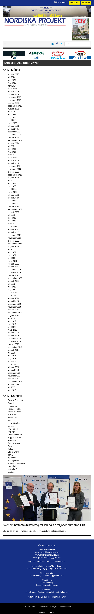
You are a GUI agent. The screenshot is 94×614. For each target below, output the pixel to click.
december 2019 (14, 304)
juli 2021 (11, 249)
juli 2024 (11, 146)
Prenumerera (74, 2)
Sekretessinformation (48, 612)
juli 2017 (11, 387)
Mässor (11, 426)
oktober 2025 (13, 103)
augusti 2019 (13, 315)
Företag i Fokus (14, 409)
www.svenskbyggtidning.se (47, 552)
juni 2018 (12, 356)
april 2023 (12, 189)
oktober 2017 (13, 379)
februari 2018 (13, 367)
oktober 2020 (13, 275)
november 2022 (14, 204)
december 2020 (14, 270)
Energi (11, 403)
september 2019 (15, 313)
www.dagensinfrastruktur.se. (47, 555)
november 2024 (14, 135)
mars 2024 (12, 158)
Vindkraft (12, 472)
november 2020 (14, 272)
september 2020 (15, 278)
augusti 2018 (13, 350)
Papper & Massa (15, 438)
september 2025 (15, 106)
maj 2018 (12, 359)
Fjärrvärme (12, 406)
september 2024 (15, 140)
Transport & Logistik (16, 463)
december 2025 (14, 97)
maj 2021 (12, 255)
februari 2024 (13, 160)
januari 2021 (13, 267)
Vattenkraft (12, 469)
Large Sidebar (14, 423)
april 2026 (12, 86)
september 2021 (15, 244)
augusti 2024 (13, 143)
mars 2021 (12, 261)
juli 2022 (11, 215)
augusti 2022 (13, 212)
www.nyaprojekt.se (47, 549)
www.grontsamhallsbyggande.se (47, 558)
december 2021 (14, 235)
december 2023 (14, 166)
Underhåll (12, 466)
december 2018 (14, 338)
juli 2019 (11, 318)
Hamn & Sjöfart (14, 412)
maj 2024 (12, 152)
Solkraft (11, 449)
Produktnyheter (14, 443)
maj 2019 (12, 324)
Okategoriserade (15, 435)
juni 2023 (12, 183)
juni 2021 (12, 252)
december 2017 (14, 373)
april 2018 (12, 361)
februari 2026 (13, 92)
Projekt (11, 446)
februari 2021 (13, 264)
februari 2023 (13, 195)
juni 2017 (12, 390)
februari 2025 (13, 126)
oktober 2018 (13, 344)
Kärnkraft (12, 415)
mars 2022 (12, 226)
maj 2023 (12, 186)
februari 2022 (13, 229)
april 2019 (12, 327)
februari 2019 (13, 333)
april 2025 (12, 120)
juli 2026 (11, 77)
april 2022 (12, 224)
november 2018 (14, 341)
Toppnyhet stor (14, 461)
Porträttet (12, 440)
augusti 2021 (13, 247)
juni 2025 (12, 115)
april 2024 (12, 155)
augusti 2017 (13, 384)
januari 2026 (13, 94)
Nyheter (11, 432)
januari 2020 (13, 301)
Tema (10, 455)
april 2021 (12, 258)
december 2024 (14, 132)
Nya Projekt (13, 429)
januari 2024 (13, 163)
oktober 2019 (13, 310)
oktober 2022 (13, 206)
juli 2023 (11, 181)
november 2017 (14, 376)
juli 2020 (11, 284)
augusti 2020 (13, 281)
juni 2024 (12, 149)
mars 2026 (12, 89)
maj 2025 (12, 117)
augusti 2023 (13, 178)
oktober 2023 (13, 172)
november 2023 (14, 169)
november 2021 (14, 238)
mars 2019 (12, 330)
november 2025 (14, 100)
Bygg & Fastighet (15, 400)
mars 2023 (12, 192)
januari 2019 (13, 336)
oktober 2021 (13, 241)
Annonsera (86, 2)
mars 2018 (12, 364)
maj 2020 (12, 290)
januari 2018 (13, 370)
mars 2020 (12, 295)
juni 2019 (12, 321)
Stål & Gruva (13, 452)
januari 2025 (13, 129)
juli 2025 (11, 112)
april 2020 (12, 293)
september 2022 (15, 209)
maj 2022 (12, 221)
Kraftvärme (12, 417)
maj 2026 (12, 83)
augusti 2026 (13, 74)
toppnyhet (12, 458)
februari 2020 (13, 298)
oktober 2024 (13, 137)
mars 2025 (12, 123)
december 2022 (14, 201)
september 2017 (15, 382)
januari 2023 (13, 198)
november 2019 (14, 307)
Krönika (11, 420)
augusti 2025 (13, 109)
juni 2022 (12, 218)
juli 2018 (11, 353)
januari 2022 (13, 232)
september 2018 (15, 347)
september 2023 (15, 175)
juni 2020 (12, 287)
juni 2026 (12, 80)
